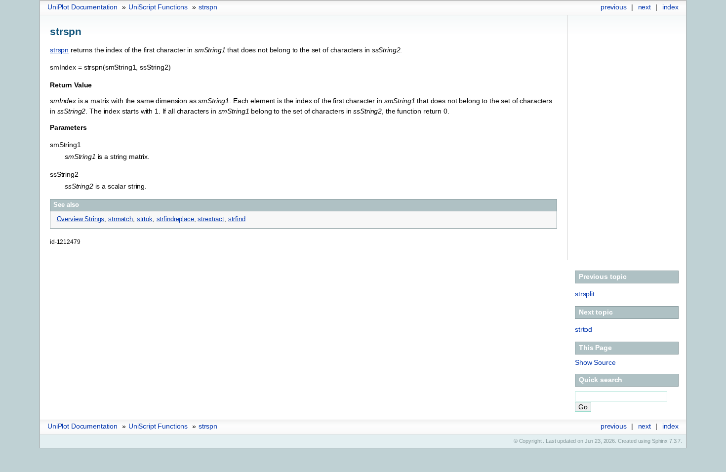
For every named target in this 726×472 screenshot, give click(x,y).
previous (614, 7)
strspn (208, 7)
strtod (583, 329)
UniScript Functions (158, 7)
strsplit (585, 294)
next (644, 7)
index (670, 7)
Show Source (595, 362)
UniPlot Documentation (82, 7)
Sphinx (660, 441)
